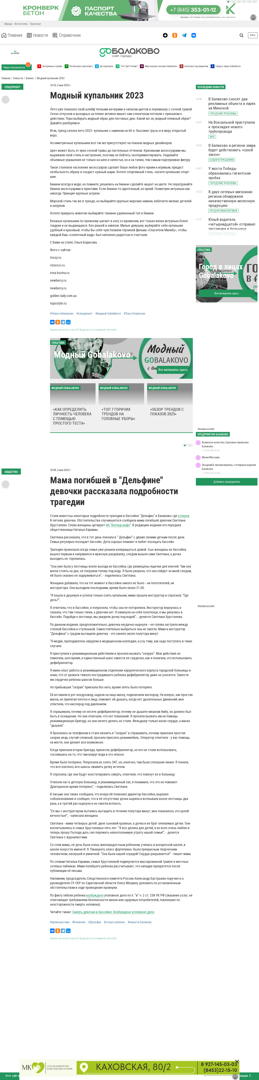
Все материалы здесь (173, 370)
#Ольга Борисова (134, 313)
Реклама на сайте (206, 429)
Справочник (70, 35)
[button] (228, 1)
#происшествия (59, 922)
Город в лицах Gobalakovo (221, 271)
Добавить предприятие (226, 481)
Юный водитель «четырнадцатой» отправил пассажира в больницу (231, 224)
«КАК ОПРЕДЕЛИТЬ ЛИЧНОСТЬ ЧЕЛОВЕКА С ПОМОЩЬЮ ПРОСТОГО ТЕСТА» (72, 416)
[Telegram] (63, 322)
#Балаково (79, 922)
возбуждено (95, 895)
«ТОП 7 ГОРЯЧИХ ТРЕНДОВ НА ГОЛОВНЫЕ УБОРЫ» (118, 414)
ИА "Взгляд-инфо (118, 525)
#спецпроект (84, 313)
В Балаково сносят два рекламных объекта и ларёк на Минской (232, 103)
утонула (183, 516)
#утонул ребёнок (114, 922)
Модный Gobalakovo (92, 354)
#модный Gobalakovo (108, 313)
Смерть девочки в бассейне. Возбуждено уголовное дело (113, 912)
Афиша (8, 23)
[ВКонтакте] (52, 322)
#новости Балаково (140, 922)
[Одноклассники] (57, 322)
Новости (40, 35)
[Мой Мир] (68, 322)
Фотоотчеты (21, 23)
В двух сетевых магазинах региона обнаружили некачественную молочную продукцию (231, 199)
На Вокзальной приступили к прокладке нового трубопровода (231, 127)
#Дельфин (94, 922)
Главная (15, 35)
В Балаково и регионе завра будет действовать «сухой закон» (231, 150)
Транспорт (35, 23)
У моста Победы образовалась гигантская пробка (229, 173)
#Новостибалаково (62, 313)
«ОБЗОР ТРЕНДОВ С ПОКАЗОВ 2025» (167, 411)
